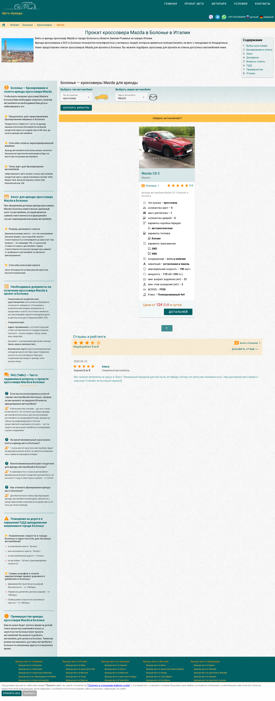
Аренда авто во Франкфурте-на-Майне (37, 676)
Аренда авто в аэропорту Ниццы (121, 676)
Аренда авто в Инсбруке (158, 680)
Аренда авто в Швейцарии (205, 661)
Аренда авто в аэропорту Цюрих (210, 680)
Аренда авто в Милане (77, 673)
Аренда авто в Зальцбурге (159, 676)
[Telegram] (218, 17)
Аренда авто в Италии (75, 661)
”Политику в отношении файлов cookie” (108, 685)
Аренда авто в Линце (156, 673)
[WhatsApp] (224, 17)
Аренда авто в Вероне (77, 680)
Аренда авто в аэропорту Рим (80, 669)
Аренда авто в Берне (204, 665)
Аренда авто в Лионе (115, 669)
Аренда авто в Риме (75, 665)
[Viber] (211, 17)
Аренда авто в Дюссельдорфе (33, 680)
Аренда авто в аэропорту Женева (210, 673)
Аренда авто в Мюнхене (30, 669)
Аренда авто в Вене (156, 665)
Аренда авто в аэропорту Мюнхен (35, 673)
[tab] (170, 4)
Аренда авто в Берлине (30, 665)
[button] (76, 97)
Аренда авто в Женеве (205, 669)
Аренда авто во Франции (115, 661)
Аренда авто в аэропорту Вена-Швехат (165, 669)
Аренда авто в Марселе (116, 673)
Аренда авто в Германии (28, 661)
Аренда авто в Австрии (156, 661)
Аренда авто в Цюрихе (205, 676)
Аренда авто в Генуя (76, 676)
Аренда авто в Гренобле (117, 680)
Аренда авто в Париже (116, 665)
